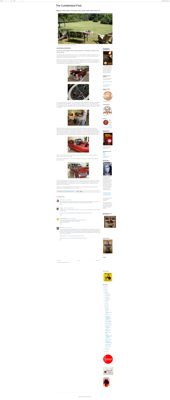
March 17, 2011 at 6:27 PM (70, 218)
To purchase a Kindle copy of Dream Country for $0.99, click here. (107, 194)
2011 (105, 292)
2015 (105, 286)
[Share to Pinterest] (82, 191)
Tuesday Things (108, 323)
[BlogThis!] (78, 191)
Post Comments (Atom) (65, 262)
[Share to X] (79, 191)
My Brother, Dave (108, 345)
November (107, 295)
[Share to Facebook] (80, 191)
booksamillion (105, 157)
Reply (61, 204)
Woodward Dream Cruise (76, 230)
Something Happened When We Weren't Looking (108, 336)
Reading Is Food (108, 339)
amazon (104, 153)
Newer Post (59, 260)
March (106, 307)
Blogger (89, 396)
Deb (60, 199)
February (107, 347)
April (106, 306)
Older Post (98, 260)
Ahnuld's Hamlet (108, 344)
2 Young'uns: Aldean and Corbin (107, 327)
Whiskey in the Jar (108, 314)
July (106, 301)
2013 (105, 289)
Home (78, 260)
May (106, 304)
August (106, 300)
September (107, 298)
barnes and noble (106, 156)
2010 (105, 351)
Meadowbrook (76, 235)
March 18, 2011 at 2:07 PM (67, 227)
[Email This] (76, 191)
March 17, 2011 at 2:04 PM (66, 199)
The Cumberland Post (68, 5)
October (106, 297)
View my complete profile (107, 127)
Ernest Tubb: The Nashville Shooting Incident (108, 341)
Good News (107, 309)
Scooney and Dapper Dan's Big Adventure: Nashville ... (108, 318)
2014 (105, 287)
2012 (105, 291)
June (106, 303)
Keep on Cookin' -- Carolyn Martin (108, 321)
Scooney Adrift (62, 218)
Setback (106, 310)
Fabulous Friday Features (108, 330)
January (106, 349)
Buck (61, 227)
